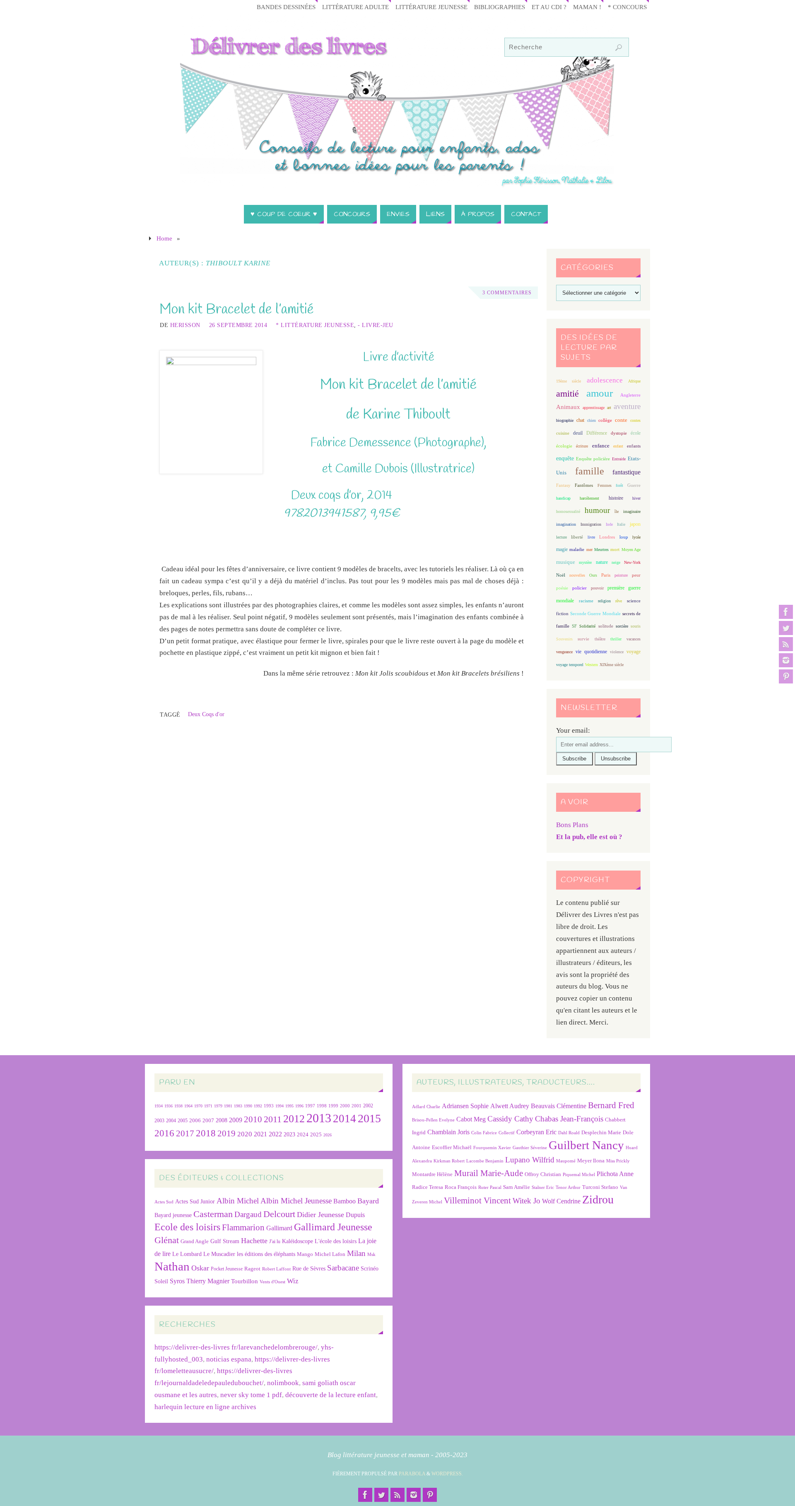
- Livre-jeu (375, 325)
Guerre (634, 485)
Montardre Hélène (432, 1174)
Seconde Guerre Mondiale (595, 613)
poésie (562, 587)
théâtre (600, 639)
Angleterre (630, 394)
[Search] (618, 47)
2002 (368, 1106)
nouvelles (577, 575)
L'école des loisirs (336, 1241)
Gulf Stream (224, 1241)
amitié (567, 394)
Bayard (368, 1201)
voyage (633, 651)
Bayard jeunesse (173, 1215)
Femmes (604, 485)
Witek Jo (526, 1200)
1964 (188, 1106)
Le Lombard (187, 1254)
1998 (322, 1106)
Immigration (591, 524)
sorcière (622, 626)
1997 (310, 1106)
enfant (618, 446)
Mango (305, 1254)
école (636, 433)
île (616, 511)
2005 (183, 1120)
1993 (269, 1106)
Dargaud (248, 1214)
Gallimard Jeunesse (333, 1226)
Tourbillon (244, 1281)
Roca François (461, 1187)
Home (164, 238)
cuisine (562, 433)
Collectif (507, 1133)
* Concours (627, 6)
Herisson (185, 325)
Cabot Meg (471, 1119)
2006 (195, 1120)
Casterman (213, 1214)
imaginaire (632, 511)
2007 (208, 1120)
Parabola (412, 1474)
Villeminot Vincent (477, 1200)
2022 (275, 1134)
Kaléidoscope (297, 1241)
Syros (177, 1281)
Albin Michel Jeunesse (296, 1200)
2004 (171, 1120)
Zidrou (598, 1199)
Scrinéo (369, 1268)
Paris (605, 575)
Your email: (573, 730)
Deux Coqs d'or (206, 714)
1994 (279, 1106)
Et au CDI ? (549, 6)
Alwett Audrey (509, 1105)
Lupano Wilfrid (529, 1159)
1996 (299, 1106)
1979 (218, 1106)
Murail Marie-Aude (488, 1173)
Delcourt (279, 1214)
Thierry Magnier (207, 1281)
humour (597, 510)
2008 (221, 1120)
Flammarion (243, 1227)
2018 (206, 1133)
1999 (333, 1105)
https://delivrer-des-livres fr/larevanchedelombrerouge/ (236, 1347)
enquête (565, 458)
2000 (345, 1105)
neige (616, 562)
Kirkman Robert (449, 1161)
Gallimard (279, 1228)
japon (635, 524)
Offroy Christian (543, 1174)
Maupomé (566, 1161)
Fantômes (584, 485)
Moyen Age (631, 549)
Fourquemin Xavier (492, 1147)
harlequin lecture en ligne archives (205, 1407)
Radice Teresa (427, 1187)
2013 (318, 1118)
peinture (621, 575)
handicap (563, 498)
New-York (632, 562)
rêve (618, 601)
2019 (226, 1133)
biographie (564, 420)
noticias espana (228, 1359)
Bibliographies (499, 6)
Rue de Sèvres (308, 1268)
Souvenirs (564, 639)
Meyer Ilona (591, 1160)
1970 (198, 1106)
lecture (561, 537)
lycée (636, 537)
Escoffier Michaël (452, 1147)
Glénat (166, 1240)
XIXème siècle (612, 664)
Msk (371, 1254)
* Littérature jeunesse (315, 325)
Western (591, 664)
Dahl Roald (569, 1133)
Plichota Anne (615, 1173)
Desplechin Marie (601, 1132)
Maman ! (587, 6)
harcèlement (589, 498)
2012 (294, 1118)
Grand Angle (195, 1241)
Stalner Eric (543, 1187)
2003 (159, 1120)
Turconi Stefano (600, 1187)
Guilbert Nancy (586, 1145)
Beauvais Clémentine (558, 1105)
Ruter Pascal (489, 1187)
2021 (260, 1134)
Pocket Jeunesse (227, 1269)
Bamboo (344, 1201)
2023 (289, 1134)
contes (635, 420)
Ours (593, 575)
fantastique (626, 472)
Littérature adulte (355, 6)
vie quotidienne (591, 651)
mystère (585, 562)
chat (580, 420)
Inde (609, 524)
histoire (616, 498)
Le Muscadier (219, 1254)
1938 (178, 1106)
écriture (582, 446)
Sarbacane (343, 1267)
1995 (289, 1106)
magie (562, 549)
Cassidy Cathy (510, 1118)
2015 (369, 1118)
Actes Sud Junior (195, 1201)
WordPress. (447, 1474)
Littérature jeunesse (431, 6)
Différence (596, 433)
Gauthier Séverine (530, 1147)
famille (589, 471)
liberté (577, 537)
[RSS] (786, 644)
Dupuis (355, 1214)
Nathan (172, 1266)
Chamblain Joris (448, 1132)
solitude (605, 625)
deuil (578, 433)
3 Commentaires (507, 293)
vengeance (564, 652)
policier (579, 587)
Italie (621, 524)
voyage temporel (569, 664)
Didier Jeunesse (320, 1214)
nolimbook (283, 1383)
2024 (302, 1135)
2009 (235, 1120)
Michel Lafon (330, 1254)
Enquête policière (593, 459)
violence (617, 652)
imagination (566, 524)
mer (589, 549)
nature (602, 562)
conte (621, 420)
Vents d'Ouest (272, 1281)
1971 (208, 1106)
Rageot (252, 1268)
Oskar (200, 1268)
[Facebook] (786, 612)
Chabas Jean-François (569, 1118)
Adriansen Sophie (465, 1105)
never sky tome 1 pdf (251, 1395)
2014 (344, 1118)
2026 (327, 1135)
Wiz (293, 1281)
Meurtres (601, 549)
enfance (601, 446)
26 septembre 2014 (238, 325)
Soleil (161, 1281)
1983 (238, 1106)
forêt (619, 485)
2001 (356, 1105)
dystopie (619, 433)
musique (565, 562)
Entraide (619, 459)
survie (583, 639)
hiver (636, 498)
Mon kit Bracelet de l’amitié (236, 309)
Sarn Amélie (516, 1187)
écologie (564, 445)
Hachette (254, 1241)
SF (574, 626)
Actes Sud (163, 1202)
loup (623, 536)
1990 (248, 1106)
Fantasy (563, 485)
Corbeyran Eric (536, 1132)
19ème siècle (568, 381)
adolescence (605, 380)
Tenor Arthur (568, 1187)
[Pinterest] (786, 676)
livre (591, 537)
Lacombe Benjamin (485, 1161)
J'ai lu (274, 1241)
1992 (258, 1106)
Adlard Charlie (426, 1106)
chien (591, 420)
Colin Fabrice (484, 1133)
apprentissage (594, 407)
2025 (316, 1135)
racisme (586, 600)
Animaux (568, 407)
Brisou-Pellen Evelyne (433, 1120)
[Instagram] (786, 660)
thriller (616, 639)
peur (636, 575)
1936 (168, 1106)
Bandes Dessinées (286, 6)
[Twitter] (786, 628)
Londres (607, 537)
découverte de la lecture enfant (330, 1395)
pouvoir (597, 588)
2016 (164, 1133)
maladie (576, 549)
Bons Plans (572, 825)
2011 (273, 1119)
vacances (633, 639)
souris (636, 626)
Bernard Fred (611, 1105)
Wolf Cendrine (561, 1201)
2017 (185, 1133)
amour (599, 393)
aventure (627, 406)
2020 (244, 1134)
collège (605, 420)
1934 (158, 1106)
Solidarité (587, 626)
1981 (228, 1106)
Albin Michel (238, 1200)
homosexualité (568, 511)
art (609, 407)
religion (604, 601)
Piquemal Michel (579, 1174)
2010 (253, 1119)
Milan (356, 1253)
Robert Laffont (276, 1269)
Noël (560, 575)
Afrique (634, 381)
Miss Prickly (618, 1161)
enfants (634, 445)
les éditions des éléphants (266, 1254)
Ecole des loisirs (187, 1226)
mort (614, 549)
